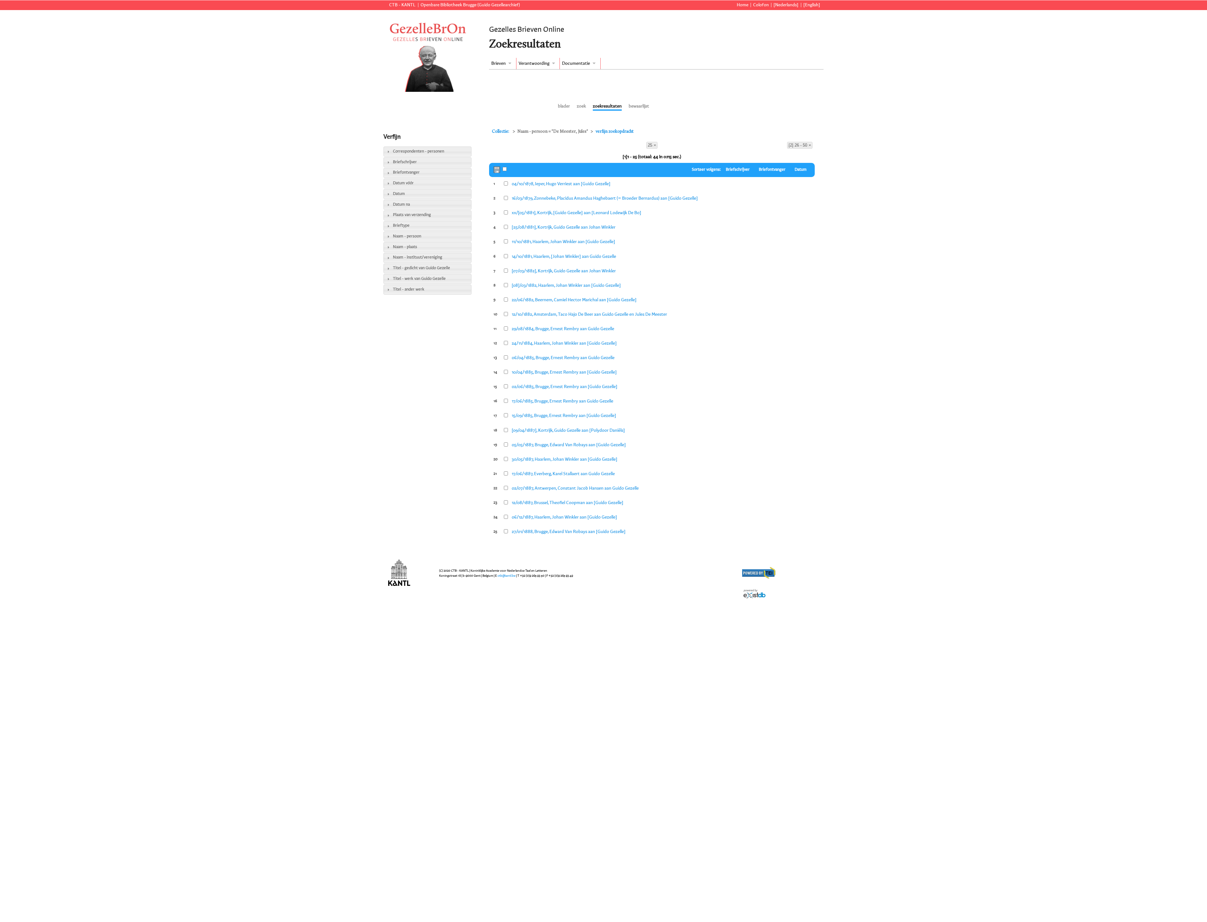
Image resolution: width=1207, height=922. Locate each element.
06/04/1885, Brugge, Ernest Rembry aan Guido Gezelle (563, 358)
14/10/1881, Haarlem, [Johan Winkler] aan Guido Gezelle (564, 256)
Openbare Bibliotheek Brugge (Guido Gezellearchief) (470, 5)
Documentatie (576, 63)
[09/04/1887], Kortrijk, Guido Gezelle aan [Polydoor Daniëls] (568, 430)
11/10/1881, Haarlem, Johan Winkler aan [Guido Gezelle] (563, 242)
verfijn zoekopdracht (615, 132)
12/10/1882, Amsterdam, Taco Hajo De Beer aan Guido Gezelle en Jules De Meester (589, 314)
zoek (581, 106)
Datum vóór (403, 183)
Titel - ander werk (408, 289)
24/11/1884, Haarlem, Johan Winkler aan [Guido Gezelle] (564, 343)
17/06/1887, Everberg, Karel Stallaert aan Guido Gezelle (563, 474)
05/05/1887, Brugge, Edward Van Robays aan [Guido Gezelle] (569, 445)
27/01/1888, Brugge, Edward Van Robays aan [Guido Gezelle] (569, 532)
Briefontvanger (406, 172)
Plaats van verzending (412, 215)
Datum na (401, 205)
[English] (811, 5)
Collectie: (501, 132)
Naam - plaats (405, 247)
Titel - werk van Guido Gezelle (419, 279)
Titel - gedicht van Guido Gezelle (421, 268)
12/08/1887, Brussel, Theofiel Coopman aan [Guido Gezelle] (567, 503)
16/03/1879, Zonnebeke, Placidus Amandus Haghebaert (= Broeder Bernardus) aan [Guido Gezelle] (605, 198)
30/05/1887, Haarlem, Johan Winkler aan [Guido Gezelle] (564, 459)
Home (742, 5)
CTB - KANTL (402, 5)
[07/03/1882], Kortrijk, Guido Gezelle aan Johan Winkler (564, 271)
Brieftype (401, 226)
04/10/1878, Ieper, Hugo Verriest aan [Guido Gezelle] (561, 184)
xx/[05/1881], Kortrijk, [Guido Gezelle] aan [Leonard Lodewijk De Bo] (576, 213)
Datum (399, 194)
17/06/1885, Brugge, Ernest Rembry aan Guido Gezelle (562, 401)
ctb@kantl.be (506, 575)
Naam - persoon (407, 236)
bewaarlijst (639, 106)
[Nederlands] (786, 5)
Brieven (498, 63)
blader (564, 106)
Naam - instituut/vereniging (417, 257)
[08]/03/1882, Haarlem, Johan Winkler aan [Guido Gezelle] (566, 285)
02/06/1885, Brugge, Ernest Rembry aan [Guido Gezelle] (564, 387)
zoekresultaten (607, 106)
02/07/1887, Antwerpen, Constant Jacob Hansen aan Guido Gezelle (575, 488)
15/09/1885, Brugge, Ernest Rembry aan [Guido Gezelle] (564, 416)
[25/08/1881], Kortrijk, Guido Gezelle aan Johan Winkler (563, 227)
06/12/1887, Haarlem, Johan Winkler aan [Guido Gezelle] (564, 517)
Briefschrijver (405, 162)
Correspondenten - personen (418, 151)
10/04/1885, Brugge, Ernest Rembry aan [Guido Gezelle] (564, 372)
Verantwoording (534, 63)
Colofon (761, 5)
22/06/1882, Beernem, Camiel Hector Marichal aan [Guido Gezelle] (574, 300)
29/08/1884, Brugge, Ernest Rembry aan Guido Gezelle (563, 329)
